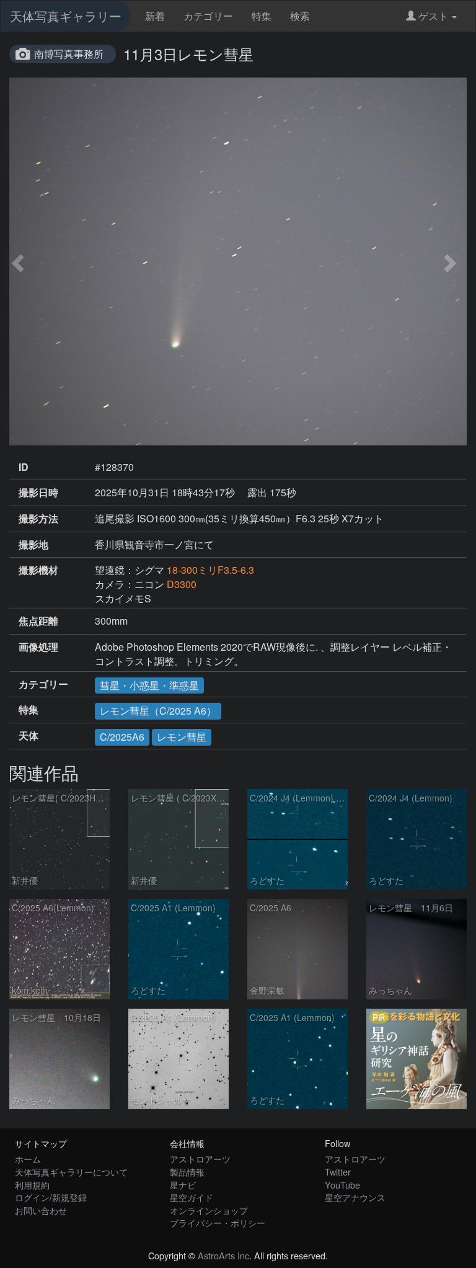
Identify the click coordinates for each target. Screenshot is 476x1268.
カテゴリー (208, 16)
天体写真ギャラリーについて (71, 1171)
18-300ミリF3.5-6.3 (210, 570)
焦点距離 (38, 621)
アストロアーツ (200, 1158)
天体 (28, 736)
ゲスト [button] (433, 16)
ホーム (28, 1158)
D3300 (181, 584)
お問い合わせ (41, 1210)
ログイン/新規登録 (51, 1196)
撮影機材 (38, 570)
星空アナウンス (355, 1196)
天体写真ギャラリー (65, 16)
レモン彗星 (181, 737)
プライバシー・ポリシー (217, 1222)
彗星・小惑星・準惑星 (149, 685)
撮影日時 (38, 492)
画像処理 (38, 647)
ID (24, 467)
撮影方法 (38, 518)
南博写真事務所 (69, 54)
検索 (300, 16)
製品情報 (187, 1171)
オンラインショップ (209, 1210)
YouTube (342, 1184)
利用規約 (32, 1184)
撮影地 (33, 544)
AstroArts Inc (223, 1255)
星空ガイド (191, 1196)
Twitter (338, 1171)
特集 (261, 16)
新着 (155, 16)
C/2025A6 (122, 737)
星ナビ (183, 1184)
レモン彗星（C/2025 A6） (158, 710)
